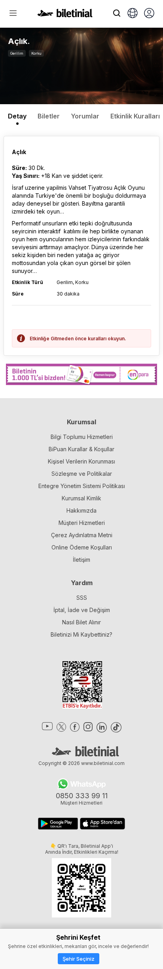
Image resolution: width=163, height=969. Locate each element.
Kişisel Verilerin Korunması (81, 461)
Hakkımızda (81, 510)
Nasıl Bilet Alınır (81, 622)
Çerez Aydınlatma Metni (81, 535)
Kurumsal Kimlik (81, 498)
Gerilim (16, 53)
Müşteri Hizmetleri (82, 522)
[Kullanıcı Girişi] (149, 14)
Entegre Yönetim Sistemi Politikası (81, 486)
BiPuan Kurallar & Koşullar (81, 449)
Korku (36, 53)
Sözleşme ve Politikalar (81, 473)
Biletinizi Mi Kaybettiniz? (81, 634)
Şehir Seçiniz (79, 959)
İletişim (81, 559)
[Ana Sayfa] (65, 15)
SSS (81, 597)
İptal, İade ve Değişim (81, 610)
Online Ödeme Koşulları (81, 547)
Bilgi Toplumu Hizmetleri (82, 436)
